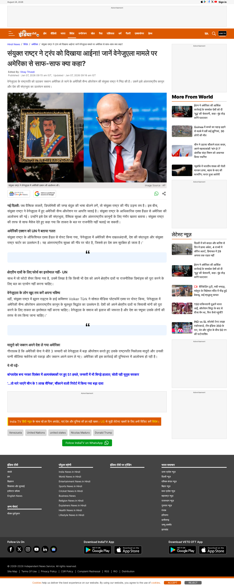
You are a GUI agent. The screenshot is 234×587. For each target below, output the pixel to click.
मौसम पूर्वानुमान (13, 513)
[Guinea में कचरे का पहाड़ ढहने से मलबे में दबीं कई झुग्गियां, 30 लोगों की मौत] (182, 131)
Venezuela (15, 432)
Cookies (36, 582)
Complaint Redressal (88, 571)
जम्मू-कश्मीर (167, 524)
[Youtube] (36, 549)
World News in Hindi (70, 476)
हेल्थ (150, 33)
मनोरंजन (83, 33)
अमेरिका (34, 44)
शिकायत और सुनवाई (16, 486)
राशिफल (110, 33)
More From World (192, 97)
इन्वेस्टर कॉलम (13, 491)
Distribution (128, 571)
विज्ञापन (10, 481)
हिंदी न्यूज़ (27, 421)
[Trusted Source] (44, 194)
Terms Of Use (29, 571)
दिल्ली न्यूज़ (166, 476)
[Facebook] (10, 549)
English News (14, 495)
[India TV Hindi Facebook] (209, 2)
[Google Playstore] (98, 550)
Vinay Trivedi (27, 71)
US (103, 421)
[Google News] (18, 194)
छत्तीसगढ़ (165, 519)
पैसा (100, 33)
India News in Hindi (69, 471)
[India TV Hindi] (29, 33)
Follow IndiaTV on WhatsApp (84, 443)
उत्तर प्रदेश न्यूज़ (169, 471)
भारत (63, 33)
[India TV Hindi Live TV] (222, 33)
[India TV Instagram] (27, 549)
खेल (93, 33)
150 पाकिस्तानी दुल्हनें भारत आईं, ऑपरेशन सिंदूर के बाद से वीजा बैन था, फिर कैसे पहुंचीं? (208, 308)
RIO (115, 571)
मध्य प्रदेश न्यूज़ (168, 491)
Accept (172, 582)
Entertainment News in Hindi (74, 481)
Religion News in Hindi (71, 500)
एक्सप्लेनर (139, 33)
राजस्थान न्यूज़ (168, 500)
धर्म (120, 33)
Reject (193, 582)
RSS (106, 571)
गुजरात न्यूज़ (167, 505)
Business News (67, 495)
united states (58, 432)
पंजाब (164, 510)
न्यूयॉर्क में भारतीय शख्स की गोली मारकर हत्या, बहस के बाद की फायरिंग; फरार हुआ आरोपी (209, 170)
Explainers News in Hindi (72, 505)
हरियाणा (165, 515)
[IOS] (202, 2)
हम (8, 476)
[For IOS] (213, 550)
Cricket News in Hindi (71, 491)
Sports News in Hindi (70, 486)
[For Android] (182, 550)
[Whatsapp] (156, 194)
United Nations (36, 432)
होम (44, 33)
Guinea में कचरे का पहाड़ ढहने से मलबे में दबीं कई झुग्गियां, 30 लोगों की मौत (209, 131)
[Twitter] (19, 549)
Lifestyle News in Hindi (71, 515)
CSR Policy (67, 571)
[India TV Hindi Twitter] (212, 2)
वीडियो (53, 33)
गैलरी (128, 33)
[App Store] (128, 550)
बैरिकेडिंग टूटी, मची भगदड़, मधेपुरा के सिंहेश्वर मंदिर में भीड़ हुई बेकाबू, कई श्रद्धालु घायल (210, 291)
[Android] (205, 2)
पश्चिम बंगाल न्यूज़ (169, 481)
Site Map (12, 571)
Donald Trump (103, 432)
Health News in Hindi (70, 510)
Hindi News (13, 44)
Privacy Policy (49, 571)
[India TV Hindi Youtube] (215, 2)
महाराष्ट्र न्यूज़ (167, 495)
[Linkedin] (45, 549)
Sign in (223, 2)
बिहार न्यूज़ (166, 486)
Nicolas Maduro (80, 432)
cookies (155, 582)
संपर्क (9, 471)
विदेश (72, 33)
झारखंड (165, 529)
